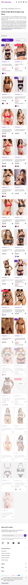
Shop (2, 567)
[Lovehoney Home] (6, 2)
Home (2, 8)
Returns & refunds (5, 557)
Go (25, 535)
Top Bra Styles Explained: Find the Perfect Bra (11, 28)
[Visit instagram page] (13, 543)
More (2, 571)
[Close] (26, 577)
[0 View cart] (23, 2)
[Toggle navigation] (26, 2)
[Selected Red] (7, 103)
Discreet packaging (5, 555)
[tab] (14, 554)
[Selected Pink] (5, 73)
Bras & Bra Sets (11, 8)
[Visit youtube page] (18, 543)
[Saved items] (12, 68)
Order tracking (4, 560)
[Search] (16, 2)
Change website (4, 583)
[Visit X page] (8, 543)
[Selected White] (5, 103)
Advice (3, 564)
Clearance (17, 45)
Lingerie (6, 8)
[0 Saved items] (21, 2)
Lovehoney (14, 5)
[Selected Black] (3, 73)
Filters (7, 40)
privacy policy (10, 539)
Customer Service (5, 548)
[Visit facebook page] (2, 543)
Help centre (3, 551)
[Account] (19, 2)
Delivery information (5, 553)
